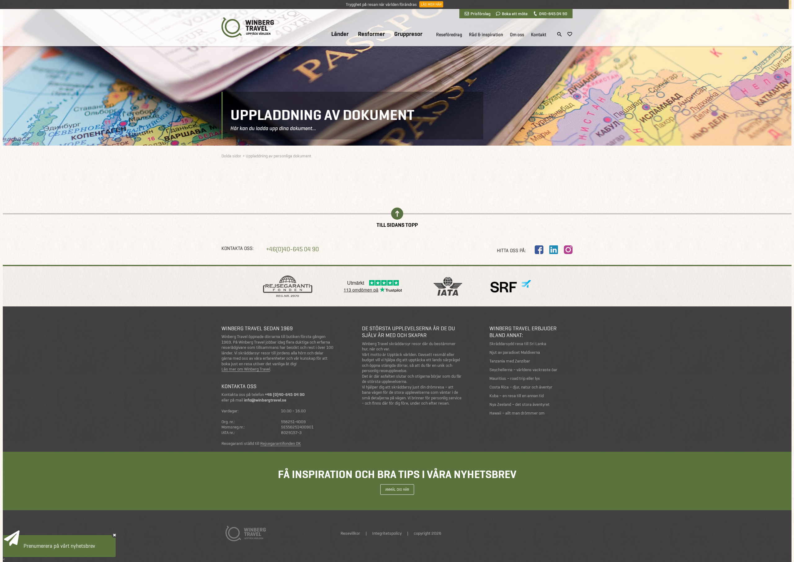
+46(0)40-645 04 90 (292, 249)
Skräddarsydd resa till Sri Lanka (517, 343)
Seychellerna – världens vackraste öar (523, 369)
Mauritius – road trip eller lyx (514, 378)
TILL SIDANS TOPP (397, 224)
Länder (340, 34)
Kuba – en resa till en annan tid (516, 395)
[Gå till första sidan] (247, 27)
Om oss (517, 35)
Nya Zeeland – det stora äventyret (519, 404)
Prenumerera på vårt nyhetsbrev (59, 545)
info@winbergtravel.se (265, 400)
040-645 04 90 (553, 13)
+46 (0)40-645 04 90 (285, 394)
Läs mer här (431, 4)
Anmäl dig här (397, 489)
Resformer (371, 34)
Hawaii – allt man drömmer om (517, 413)
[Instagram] (568, 249)
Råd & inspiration (486, 35)
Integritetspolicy (387, 533)
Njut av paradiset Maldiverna (514, 352)
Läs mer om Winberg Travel (245, 369)
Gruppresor (408, 34)
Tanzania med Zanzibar (509, 361)
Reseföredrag (449, 35)
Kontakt (538, 35)
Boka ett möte (515, 13)
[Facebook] (539, 249)
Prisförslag (480, 13)
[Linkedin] (553, 249)
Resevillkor (350, 533)
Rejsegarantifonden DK (280, 443)
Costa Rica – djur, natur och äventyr (520, 387)
